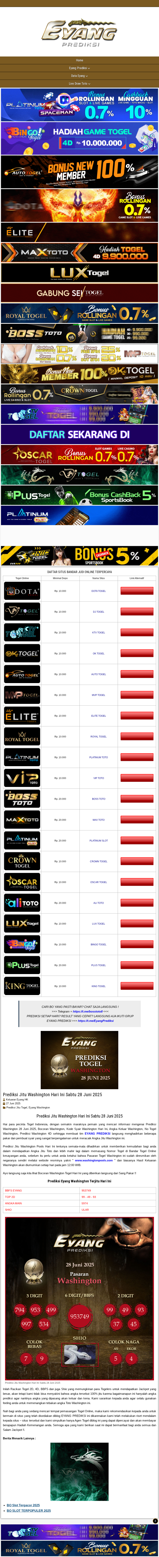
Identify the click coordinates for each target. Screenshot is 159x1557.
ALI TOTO (98, 903)
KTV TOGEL (98, 632)
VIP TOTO (98, 778)
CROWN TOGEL (98, 861)
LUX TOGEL (98, 923)
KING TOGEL (99, 986)
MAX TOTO (99, 820)
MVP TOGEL (98, 695)
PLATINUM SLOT (99, 840)
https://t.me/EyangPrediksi (96, 1020)
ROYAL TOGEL (99, 736)
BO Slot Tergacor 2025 (23, 1505)
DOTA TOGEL (99, 591)
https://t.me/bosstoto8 (88, 1011)
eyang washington (39, 1107)
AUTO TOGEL (98, 674)
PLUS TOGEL (98, 965)
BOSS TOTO (98, 799)
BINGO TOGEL (98, 944)
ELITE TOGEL (98, 716)
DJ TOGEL (98, 611)
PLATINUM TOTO (98, 757)
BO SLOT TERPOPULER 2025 (29, 1510)
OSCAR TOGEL (98, 882)
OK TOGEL (99, 653)
